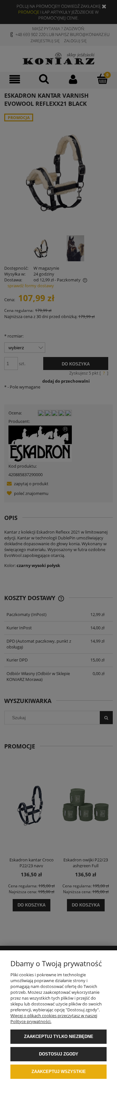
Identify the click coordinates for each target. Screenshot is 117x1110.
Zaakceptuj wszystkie (59, 1071)
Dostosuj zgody (58, 1054)
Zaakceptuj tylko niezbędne (58, 1036)
